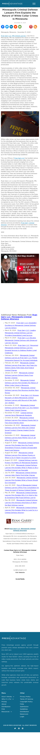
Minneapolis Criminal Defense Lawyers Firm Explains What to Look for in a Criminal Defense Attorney (21, 510)
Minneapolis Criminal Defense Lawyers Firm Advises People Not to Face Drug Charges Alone (21, 420)
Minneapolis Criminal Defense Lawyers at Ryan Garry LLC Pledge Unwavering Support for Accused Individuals (21, 358)
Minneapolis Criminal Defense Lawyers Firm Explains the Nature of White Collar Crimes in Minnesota (21, 383)
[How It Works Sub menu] (13, 696)
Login (22, 716)
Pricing (4, 701)
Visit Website (20, 572)
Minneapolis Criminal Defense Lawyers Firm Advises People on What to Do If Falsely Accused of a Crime (20, 455)
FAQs (22, 704)
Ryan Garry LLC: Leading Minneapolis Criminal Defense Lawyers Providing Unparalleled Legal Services (20, 333)
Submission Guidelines (24, 708)
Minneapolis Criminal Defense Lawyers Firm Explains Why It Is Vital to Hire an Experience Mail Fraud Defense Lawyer (21, 495)
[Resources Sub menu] (11, 711)
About (4, 704)
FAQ (3, 709)
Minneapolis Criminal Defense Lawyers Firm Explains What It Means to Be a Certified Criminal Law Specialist (21, 468)
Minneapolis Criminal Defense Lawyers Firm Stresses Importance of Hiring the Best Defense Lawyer (21, 503)
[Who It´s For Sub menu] (13, 699)
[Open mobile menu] (34, 4)
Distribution (6, 706)
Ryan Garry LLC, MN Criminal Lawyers (13, 36)
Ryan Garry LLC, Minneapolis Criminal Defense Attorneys (19, 317)
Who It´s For (6, 699)
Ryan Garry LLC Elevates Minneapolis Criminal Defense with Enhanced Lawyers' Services (21, 340)
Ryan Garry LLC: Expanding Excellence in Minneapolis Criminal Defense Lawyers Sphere (20, 325)
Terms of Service (26, 699)
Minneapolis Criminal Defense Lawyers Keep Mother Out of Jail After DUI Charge (20, 438)
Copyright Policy (26, 701)
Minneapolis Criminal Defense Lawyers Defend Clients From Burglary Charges (19, 375)
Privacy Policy (25, 696)
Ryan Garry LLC (19, 158)
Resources (6, 711)
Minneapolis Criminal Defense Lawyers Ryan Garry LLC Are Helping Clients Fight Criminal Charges (22, 408)
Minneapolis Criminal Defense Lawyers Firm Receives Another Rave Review (22, 390)
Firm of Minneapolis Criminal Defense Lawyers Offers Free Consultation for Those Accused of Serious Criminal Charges (22, 488)
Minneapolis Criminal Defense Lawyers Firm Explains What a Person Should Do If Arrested (21, 480)
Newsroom (24, 714)
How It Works (7, 696)
